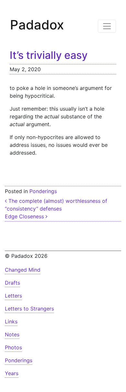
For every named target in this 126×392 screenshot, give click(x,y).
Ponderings (43, 191)
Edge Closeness (25, 216)
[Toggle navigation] (107, 26)
